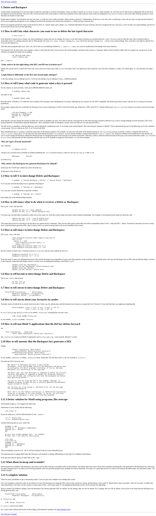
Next (2, 2)
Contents (14, 2)
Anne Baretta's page (63, 509)
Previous (7, 2)
